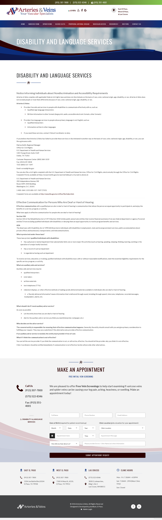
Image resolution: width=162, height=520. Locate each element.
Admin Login (87, 509)
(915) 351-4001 (100, 2)
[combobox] (56, 427)
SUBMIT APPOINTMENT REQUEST (97, 455)
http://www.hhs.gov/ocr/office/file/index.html (57, 194)
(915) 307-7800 (62, 2)
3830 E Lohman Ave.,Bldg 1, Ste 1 (97, 484)
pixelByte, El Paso (96, 507)
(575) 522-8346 (80, 2)
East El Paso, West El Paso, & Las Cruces (123, 11)
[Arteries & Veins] (31, 15)
